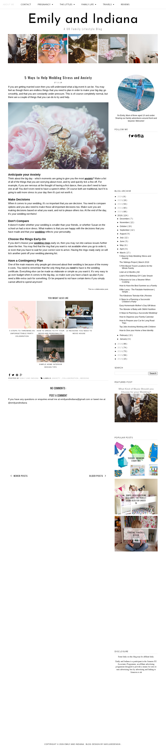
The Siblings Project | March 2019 (134, 262)
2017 (120, 347)
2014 (120, 359)
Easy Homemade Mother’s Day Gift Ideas (137, 305)
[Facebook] (129, 136)
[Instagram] (139, 136)
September (125, 230)
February (124, 335)
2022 (120, 204)
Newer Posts (20, 475)
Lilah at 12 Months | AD (129, 272)
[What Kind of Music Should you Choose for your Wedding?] (22, 62)
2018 (120, 344)
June (122, 241)
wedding (40, 231)
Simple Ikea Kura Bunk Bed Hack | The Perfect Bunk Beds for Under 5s (136, 499)
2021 (120, 208)
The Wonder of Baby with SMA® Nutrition (137, 309)
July (122, 238)
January (123, 339)
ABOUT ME (8, 4)
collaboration (70, 378)
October (123, 226)
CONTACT (26, 4)
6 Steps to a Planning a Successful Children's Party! (134, 300)
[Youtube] (142, 136)
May (122, 245)
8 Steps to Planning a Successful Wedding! (138, 313)
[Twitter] (132, 136)
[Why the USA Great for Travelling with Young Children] (52, 62)
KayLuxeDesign (112, 744)
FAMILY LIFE (88, 4)
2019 (120, 215)
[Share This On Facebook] (10, 375)
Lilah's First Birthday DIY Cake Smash (136, 276)
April (122, 249)
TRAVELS (107, 4)
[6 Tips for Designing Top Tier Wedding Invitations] (113, 62)
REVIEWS (125, 4)
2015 (120, 355)
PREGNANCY (44, 4)
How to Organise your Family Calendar (136, 317)
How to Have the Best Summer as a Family (138, 286)
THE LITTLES (66, 4)
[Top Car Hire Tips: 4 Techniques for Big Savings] (82, 62)
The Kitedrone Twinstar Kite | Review (135, 296)
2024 (120, 196)
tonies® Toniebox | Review (136, 533)
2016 (120, 351)
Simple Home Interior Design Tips (50, 365)
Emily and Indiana (83, 19)
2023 (120, 200)
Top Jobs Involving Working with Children (137, 327)
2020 (120, 211)
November (125, 222)
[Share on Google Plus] (21, 375)
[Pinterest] (135, 136)
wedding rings (42, 243)
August (123, 234)
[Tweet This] (14, 375)
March (123, 253)
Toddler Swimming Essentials (136, 459)
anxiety (89, 178)
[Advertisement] (136, 624)
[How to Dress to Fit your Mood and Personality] (143, 62)
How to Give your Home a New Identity (136, 330)
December (125, 219)
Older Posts (96, 475)
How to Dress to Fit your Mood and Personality (50, 332)
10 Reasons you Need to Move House (79, 332)
